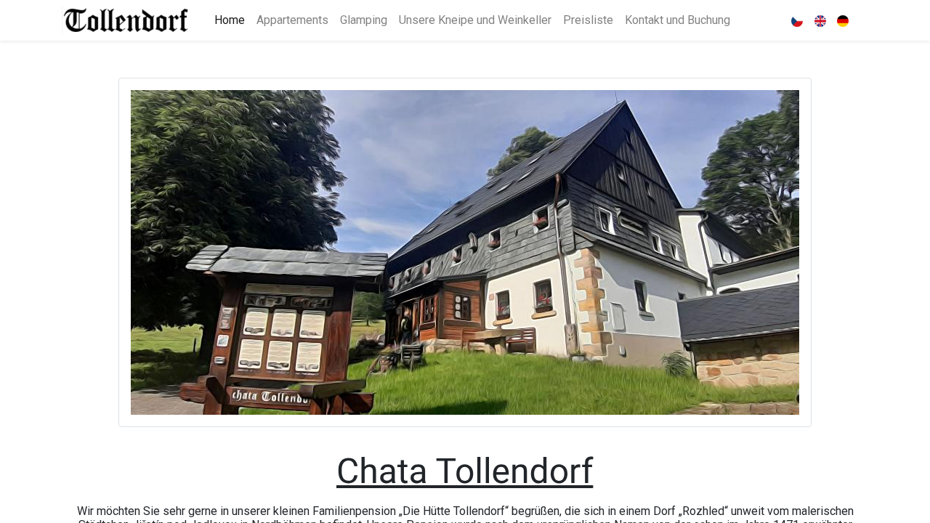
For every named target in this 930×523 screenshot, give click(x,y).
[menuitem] (230, 20)
